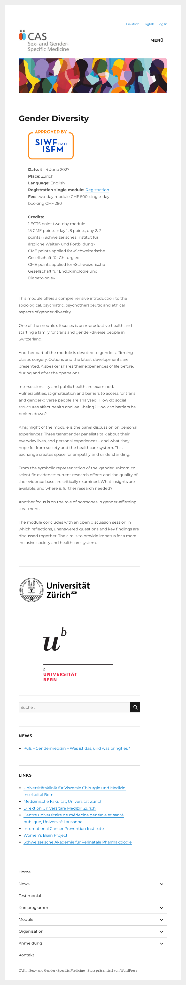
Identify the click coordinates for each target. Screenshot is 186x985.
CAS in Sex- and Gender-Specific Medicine (52, 971)
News (24, 884)
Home (25, 872)
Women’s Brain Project (45, 835)
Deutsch (133, 24)
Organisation (31, 931)
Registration (97, 190)
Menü (157, 40)
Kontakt (26, 955)
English (148, 24)
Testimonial (30, 895)
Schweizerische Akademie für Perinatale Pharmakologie (77, 842)
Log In (162, 24)
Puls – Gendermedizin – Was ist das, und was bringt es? (76, 748)
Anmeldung (30, 943)
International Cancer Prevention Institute (63, 828)
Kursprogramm (33, 907)
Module (26, 919)
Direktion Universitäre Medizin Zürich (59, 808)
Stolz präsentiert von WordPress (112, 971)
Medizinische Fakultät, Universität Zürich (62, 801)
